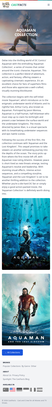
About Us (7, 375)
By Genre (26, 366)
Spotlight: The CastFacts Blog (16, 379)
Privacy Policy (18, 375)
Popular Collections (12, 366)
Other (33, 366)
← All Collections (12, 352)
